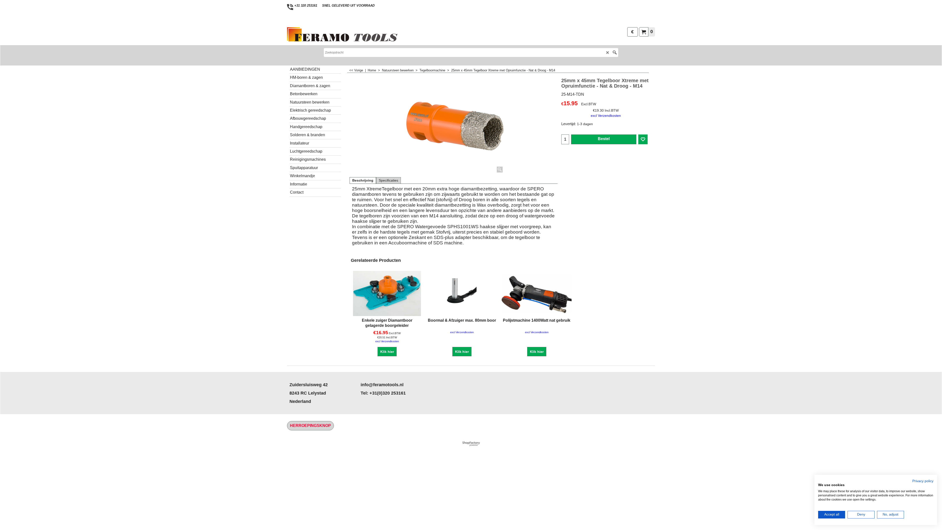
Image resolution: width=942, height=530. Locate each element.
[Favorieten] (643, 139)
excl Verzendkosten (606, 116)
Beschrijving (362, 180)
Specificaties (388, 180)
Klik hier (387, 352)
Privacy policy (922, 481)
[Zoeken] (614, 52)
